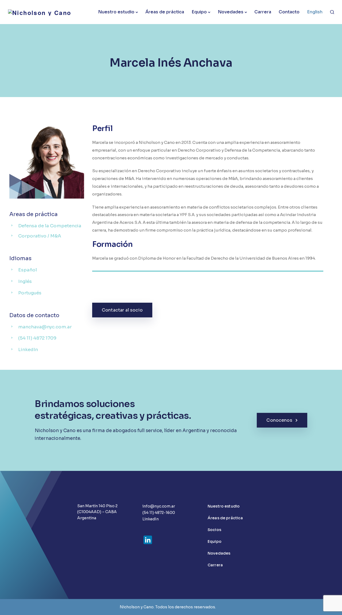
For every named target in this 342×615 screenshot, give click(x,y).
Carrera (262, 12)
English (314, 12)
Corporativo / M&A (39, 236)
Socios (214, 529)
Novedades (230, 12)
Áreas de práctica (164, 12)
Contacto (289, 12)
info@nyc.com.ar (158, 506)
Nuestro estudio (116, 12)
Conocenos (279, 420)
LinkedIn (150, 519)
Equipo (199, 12)
